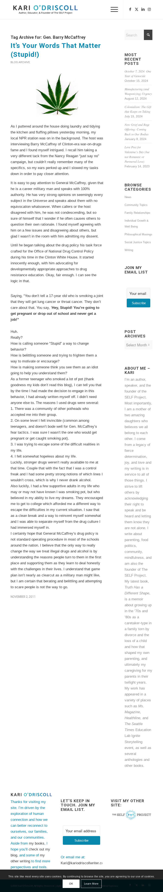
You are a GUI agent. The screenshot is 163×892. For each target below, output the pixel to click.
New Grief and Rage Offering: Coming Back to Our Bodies (137, 129)
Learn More (91, 883)
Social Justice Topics (138, 242)
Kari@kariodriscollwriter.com (84, 863)
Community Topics (136, 205)
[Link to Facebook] (130, 9)
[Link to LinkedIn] (143, 9)
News (128, 197)
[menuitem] (112, 9)
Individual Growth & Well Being (137, 223)
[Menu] (112, 9)
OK (71, 883)
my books (36, 843)
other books (134, 766)
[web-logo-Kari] (51, 9)
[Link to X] (136, 9)
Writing (129, 250)
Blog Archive (20, 62)
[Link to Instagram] (149, 9)
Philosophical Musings (138, 234)
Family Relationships (137, 212)
